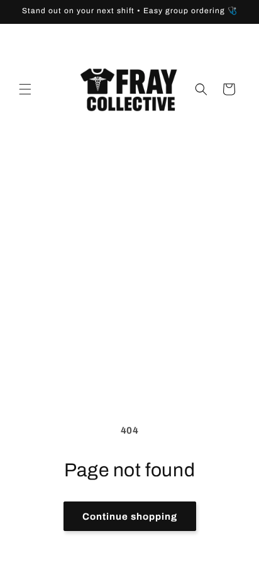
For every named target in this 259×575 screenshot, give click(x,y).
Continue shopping (129, 517)
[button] (25, 89)
